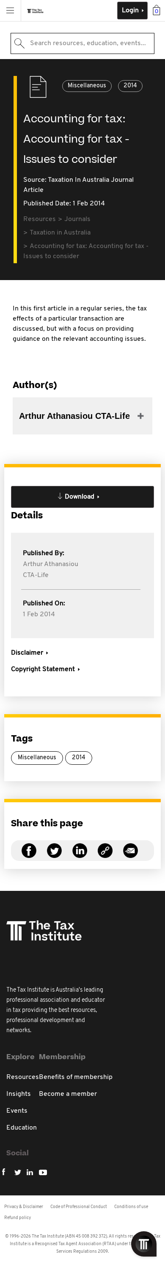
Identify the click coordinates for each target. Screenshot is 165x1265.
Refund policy (17, 1218)
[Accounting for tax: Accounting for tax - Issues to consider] (105, 855)
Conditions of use (131, 1207)
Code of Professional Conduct (78, 1207)
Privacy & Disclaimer (23, 1207)
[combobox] (82, 43)
